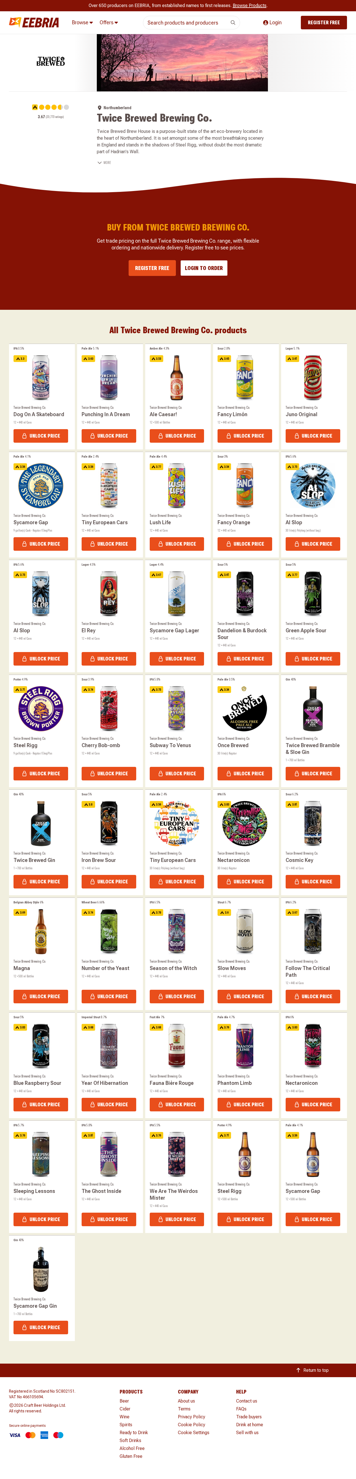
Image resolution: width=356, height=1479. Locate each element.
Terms (184, 1409)
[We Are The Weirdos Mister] (178, 1177)
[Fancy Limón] (246, 396)
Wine (124, 1416)
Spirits (126, 1424)
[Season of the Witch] (178, 954)
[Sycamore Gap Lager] (178, 616)
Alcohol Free (132, 1448)
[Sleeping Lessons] (42, 1177)
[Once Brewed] (246, 731)
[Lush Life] (178, 505)
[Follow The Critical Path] (314, 954)
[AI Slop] (314, 505)
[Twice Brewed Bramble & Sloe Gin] (314, 731)
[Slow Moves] (246, 954)
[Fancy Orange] (246, 505)
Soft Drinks (130, 1440)
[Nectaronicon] (246, 842)
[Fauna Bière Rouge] (178, 1065)
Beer (124, 1401)
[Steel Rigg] (42, 731)
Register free (324, 22)
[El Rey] (110, 616)
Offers (107, 22)
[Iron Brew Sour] (110, 842)
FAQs (241, 1409)
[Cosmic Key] (314, 842)
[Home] (34, 22)
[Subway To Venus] (178, 731)
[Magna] (42, 954)
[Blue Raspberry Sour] (42, 1065)
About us (186, 1401)
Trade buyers (249, 1416)
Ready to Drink (134, 1432)
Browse (80, 22)
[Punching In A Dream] (110, 396)
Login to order (204, 268)
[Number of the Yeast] (110, 954)
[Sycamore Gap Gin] (42, 1288)
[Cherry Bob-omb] (110, 731)
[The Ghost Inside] (110, 1177)
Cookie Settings (193, 1432)
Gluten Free (131, 1456)
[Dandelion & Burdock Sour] (246, 616)
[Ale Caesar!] (178, 396)
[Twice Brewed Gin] (42, 842)
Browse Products (250, 5)
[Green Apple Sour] (314, 616)
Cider (125, 1409)
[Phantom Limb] (246, 1065)
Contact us (246, 1401)
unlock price (45, 436)
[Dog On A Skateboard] (42, 396)
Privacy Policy (191, 1416)
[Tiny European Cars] (110, 505)
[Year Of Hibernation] (110, 1065)
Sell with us (247, 1432)
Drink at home (249, 1424)
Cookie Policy (191, 1424)
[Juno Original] (314, 396)
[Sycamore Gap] (42, 505)
